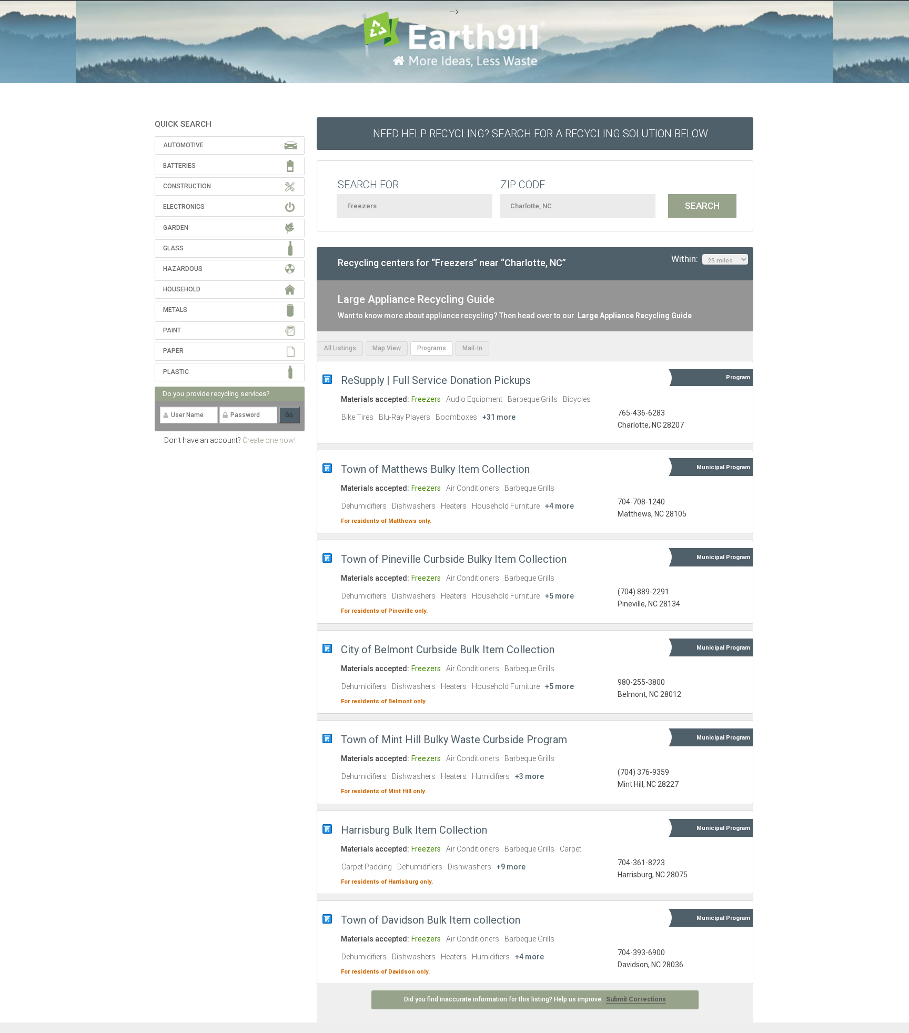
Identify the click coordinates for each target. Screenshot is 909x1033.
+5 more (559, 596)
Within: (686, 259)
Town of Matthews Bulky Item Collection (435, 469)
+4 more (559, 506)
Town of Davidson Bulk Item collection (430, 920)
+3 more (529, 776)
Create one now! (269, 440)
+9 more (511, 867)
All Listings (340, 348)
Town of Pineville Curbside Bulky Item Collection (454, 559)
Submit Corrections (636, 999)
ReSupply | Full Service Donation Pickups (436, 380)
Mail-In (472, 348)
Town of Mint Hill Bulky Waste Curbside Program (454, 739)
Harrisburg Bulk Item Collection (414, 830)
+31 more (499, 417)
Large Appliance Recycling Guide (635, 315)
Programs (431, 348)
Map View (386, 348)
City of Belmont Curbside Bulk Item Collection (447, 649)
